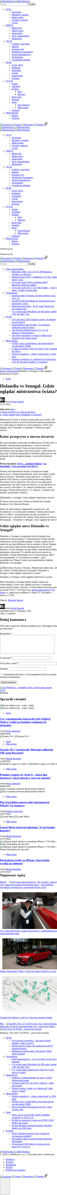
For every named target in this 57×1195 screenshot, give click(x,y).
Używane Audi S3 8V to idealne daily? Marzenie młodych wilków (30, 283)
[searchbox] (13, 4)
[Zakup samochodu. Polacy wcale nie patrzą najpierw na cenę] (29, 954)
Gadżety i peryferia (20, 44)
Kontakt (9, 1162)
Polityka (15, 118)
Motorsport (17, 38)
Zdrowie (16, 110)
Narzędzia (16, 70)
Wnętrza (15, 78)
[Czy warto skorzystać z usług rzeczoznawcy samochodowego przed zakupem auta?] (29, 911)
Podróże (15, 99)
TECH (9, 41)
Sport (14, 102)
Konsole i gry (18, 49)
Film (20, 91)
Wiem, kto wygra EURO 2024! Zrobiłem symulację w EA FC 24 (31, 1116)
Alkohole (16, 86)
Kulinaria (16, 68)
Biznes (15, 115)
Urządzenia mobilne (21, 60)
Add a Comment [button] (7, 613)
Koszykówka (24, 105)
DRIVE (9, 25)
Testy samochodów (21, 36)
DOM (8, 62)
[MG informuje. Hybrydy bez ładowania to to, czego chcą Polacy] (31, 1023)
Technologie (17, 57)
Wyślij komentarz (8, 682)
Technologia (11, 1056)
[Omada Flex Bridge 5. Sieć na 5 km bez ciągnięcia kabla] (29, 996)
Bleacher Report (15, 600)
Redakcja (10, 1159)
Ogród (15, 73)
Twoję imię (6, 658)
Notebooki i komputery (22, 52)
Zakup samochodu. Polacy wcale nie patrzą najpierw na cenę (28, 971)
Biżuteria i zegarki (20, 14)
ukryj (13, 409)
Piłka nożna (23, 107)
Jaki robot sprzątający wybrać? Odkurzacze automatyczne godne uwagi (32, 336)
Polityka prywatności (15, 1170)
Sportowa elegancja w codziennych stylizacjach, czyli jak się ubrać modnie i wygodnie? (34, 360)
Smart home (17, 75)
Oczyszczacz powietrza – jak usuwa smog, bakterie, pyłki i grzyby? (31, 1041)
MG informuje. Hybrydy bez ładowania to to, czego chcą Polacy (27, 1025)
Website (3, 669)
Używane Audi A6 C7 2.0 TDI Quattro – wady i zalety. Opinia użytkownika (34, 289)
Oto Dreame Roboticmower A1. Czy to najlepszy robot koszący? (30, 331)
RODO (9, 1167)
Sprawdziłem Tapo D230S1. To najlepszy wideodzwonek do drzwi (31, 326)
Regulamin (11, 1164)
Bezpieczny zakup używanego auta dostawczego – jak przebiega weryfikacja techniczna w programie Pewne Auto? (26, 885)
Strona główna (6, 371)
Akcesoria (16, 12)
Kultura (15, 89)
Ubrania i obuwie (20, 20)
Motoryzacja (17, 30)
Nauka (15, 83)
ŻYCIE (9, 81)
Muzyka (21, 94)
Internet (15, 46)
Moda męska (18, 17)
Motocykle (17, 28)
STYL (9, 9)
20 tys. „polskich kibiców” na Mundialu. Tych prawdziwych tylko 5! (23, 465)
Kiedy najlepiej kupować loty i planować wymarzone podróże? (31, 1134)
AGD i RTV (17, 65)
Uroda (15, 22)
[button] (5, 1186)
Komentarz (6, 633)
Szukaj (32, 4)
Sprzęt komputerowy (21, 54)
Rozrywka (16, 97)
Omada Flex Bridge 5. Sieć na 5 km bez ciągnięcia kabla (26, 1017)
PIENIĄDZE (12, 113)
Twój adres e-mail (9, 663)
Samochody (17, 33)
